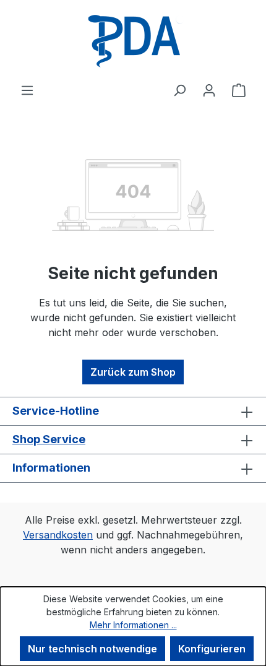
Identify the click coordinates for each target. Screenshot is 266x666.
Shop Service (48, 439)
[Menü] (27, 89)
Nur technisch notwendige (92, 648)
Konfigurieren (212, 648)
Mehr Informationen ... (133, 625)
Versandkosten (58, 535)
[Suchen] (179, 89)
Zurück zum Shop (133, 372)
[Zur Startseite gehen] (133, 41)
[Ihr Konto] (209, 89)
